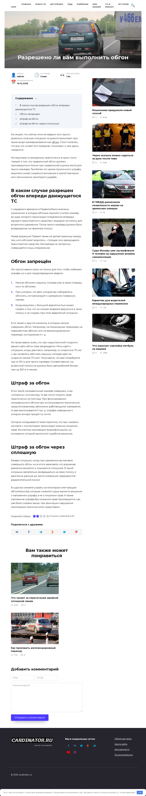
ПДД (70, 4)
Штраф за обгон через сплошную (39, 123)
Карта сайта (120, 744)
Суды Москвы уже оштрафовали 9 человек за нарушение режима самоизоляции (113, 253)
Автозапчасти (121, 749)
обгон (55, 142)
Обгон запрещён (30, 114)
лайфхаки (82, 4)
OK (139, 792)
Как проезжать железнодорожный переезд (33, 649)
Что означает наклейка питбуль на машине (113, 347)
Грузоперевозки (123, 755)
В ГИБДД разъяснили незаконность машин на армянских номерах (107, 205)
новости (40, 4)
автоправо (56, 4)
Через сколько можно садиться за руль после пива (112, 157)
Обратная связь (123, 739)
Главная (26, 4)
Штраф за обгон (29, 119)
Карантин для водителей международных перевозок (110, 302)
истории (123, 4)
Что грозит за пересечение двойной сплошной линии (34, 599)
